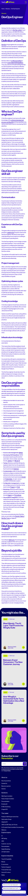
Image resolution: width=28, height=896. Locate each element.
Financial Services (6, 870)
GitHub (21, 453)
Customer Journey (6, 844)
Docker (24, 477)
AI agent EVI (4, 809)
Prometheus (17, 495)
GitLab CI (17, 461)
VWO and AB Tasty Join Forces (9, 824)
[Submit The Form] (24, 764)
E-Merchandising (5, 807)
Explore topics (6, 832)
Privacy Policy (7, 770)
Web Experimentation (6, 796)
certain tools (10, 232)
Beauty (3, 862)
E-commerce (4, 864)
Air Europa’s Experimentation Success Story (12, 827)
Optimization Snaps (6, 819)
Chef (18, 487)
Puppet (12, 487)
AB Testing (4, 838)
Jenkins (10, 461)
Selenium (16, 469)
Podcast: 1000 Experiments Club (9, 816)
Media (3, 875)
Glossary (8, 9)
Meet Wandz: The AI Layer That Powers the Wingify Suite (13, 625)
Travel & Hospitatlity (6, 859)
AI (2, 836)
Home (3, 9)
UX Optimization (5, 852)
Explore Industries (7, 856)
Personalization (5, 801)
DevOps (3, 45)
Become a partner (6, 786)
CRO (2, 841)
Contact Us (4, 783)
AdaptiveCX (4, 822)
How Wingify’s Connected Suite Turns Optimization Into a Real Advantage (13, 699)
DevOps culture (17, 30)
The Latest (4, 813)
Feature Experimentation (7, 799)
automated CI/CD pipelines (15, 63)
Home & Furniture (6, 872)
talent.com (12, 540)
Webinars (3, 830)
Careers (3, 789)
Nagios (10, 495)
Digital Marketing (5, 849)
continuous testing (16, 61)
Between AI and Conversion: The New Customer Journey (13, 662)
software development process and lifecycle (12, 121)
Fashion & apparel (6, 867)
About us (4, 777)
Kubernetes (9, 479)
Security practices (6, 781)
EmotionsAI (4, 804)
